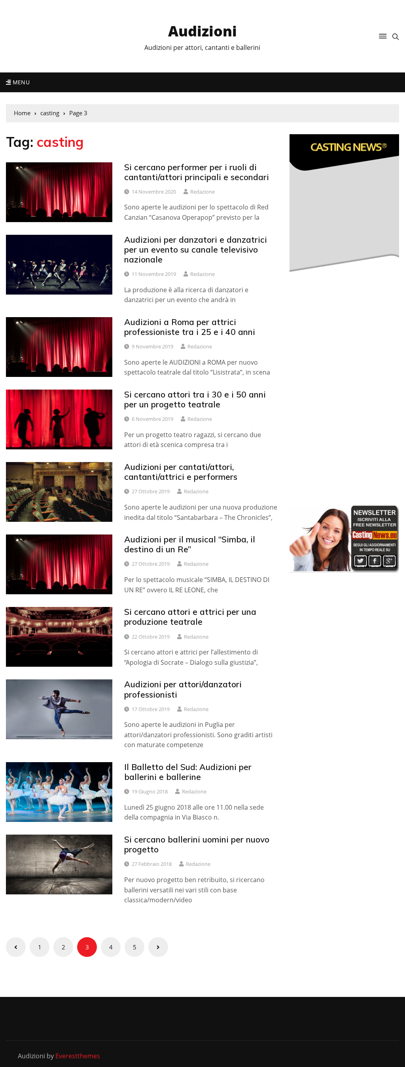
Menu (20, 82)
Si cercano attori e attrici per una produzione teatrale (190, 617)
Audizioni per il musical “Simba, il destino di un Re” (189, 544)
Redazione (202, 191)
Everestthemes (77, 1056)
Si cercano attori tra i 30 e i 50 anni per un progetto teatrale (195, 399)
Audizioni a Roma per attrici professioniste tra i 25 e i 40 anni (189, 327)
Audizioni (202, 31)
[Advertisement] (347, 435)
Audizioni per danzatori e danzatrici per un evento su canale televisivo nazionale (195, 249)
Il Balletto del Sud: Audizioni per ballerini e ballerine (188, 772)
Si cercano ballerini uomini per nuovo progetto (196, 844)
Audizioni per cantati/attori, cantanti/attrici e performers (180, 472)
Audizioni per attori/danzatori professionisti (183, 689)
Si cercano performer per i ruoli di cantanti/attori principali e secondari (196, 172)
